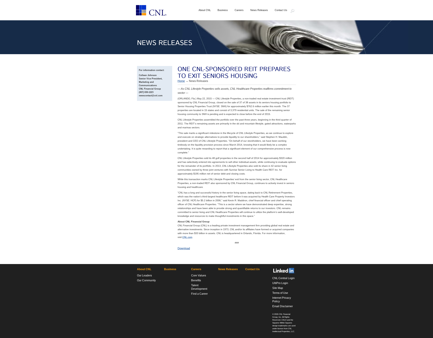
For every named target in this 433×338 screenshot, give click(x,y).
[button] (294, 11)
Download (184, 248)
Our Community (146, 280)
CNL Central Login (283, 278)
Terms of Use (280, 292)
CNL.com (187, 237)
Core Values (198, 275)
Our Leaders (144, 275)
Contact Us (281, 10)
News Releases (259, 10)
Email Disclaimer (282, 306)
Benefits (196, 280)
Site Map (277, 288)
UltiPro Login (280, 283)
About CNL (205, 10)
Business (223, 10)
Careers (239, 10)
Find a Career (199, 293)
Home (181, 81)
